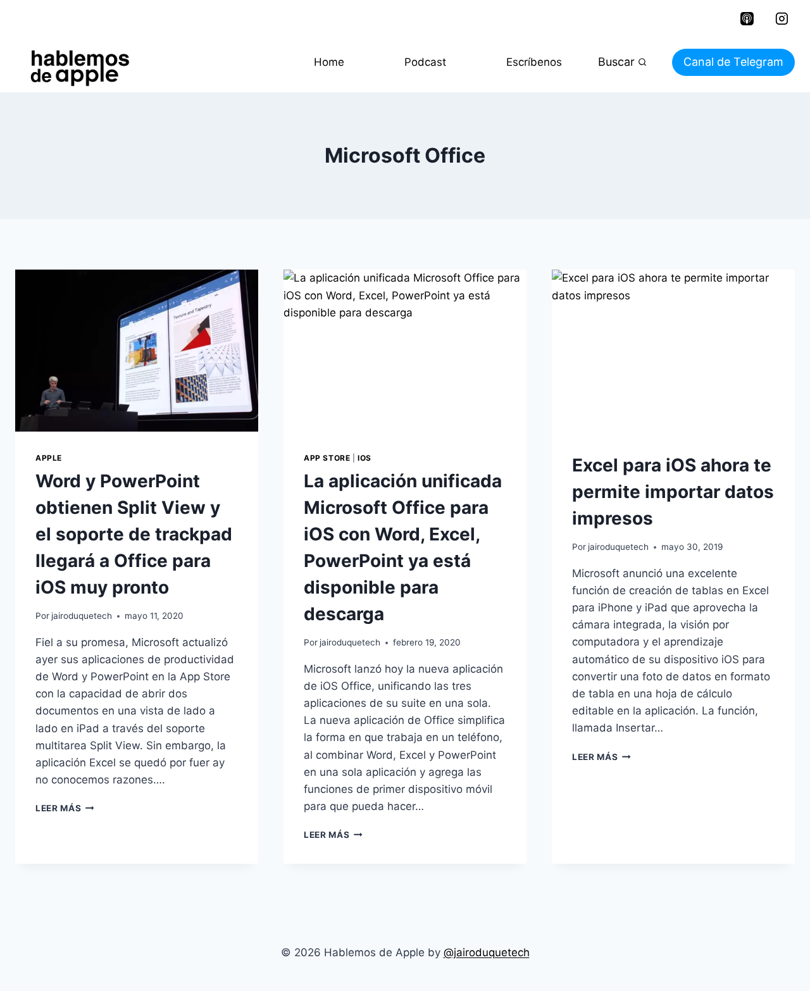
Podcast (425, 62)
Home (329, 62)
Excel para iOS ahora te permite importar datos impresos (673, 491)
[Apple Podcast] (746, 19)
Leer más (64, 808)
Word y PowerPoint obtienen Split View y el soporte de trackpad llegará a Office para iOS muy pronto (133, 534)
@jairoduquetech (487, 952)
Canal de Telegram (733, 61)
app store (327, 458)
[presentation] (136, 351)
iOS (364, 458)
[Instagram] (781, 19)
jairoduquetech (81, 616)
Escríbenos (534, 62)
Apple (48, 458)
